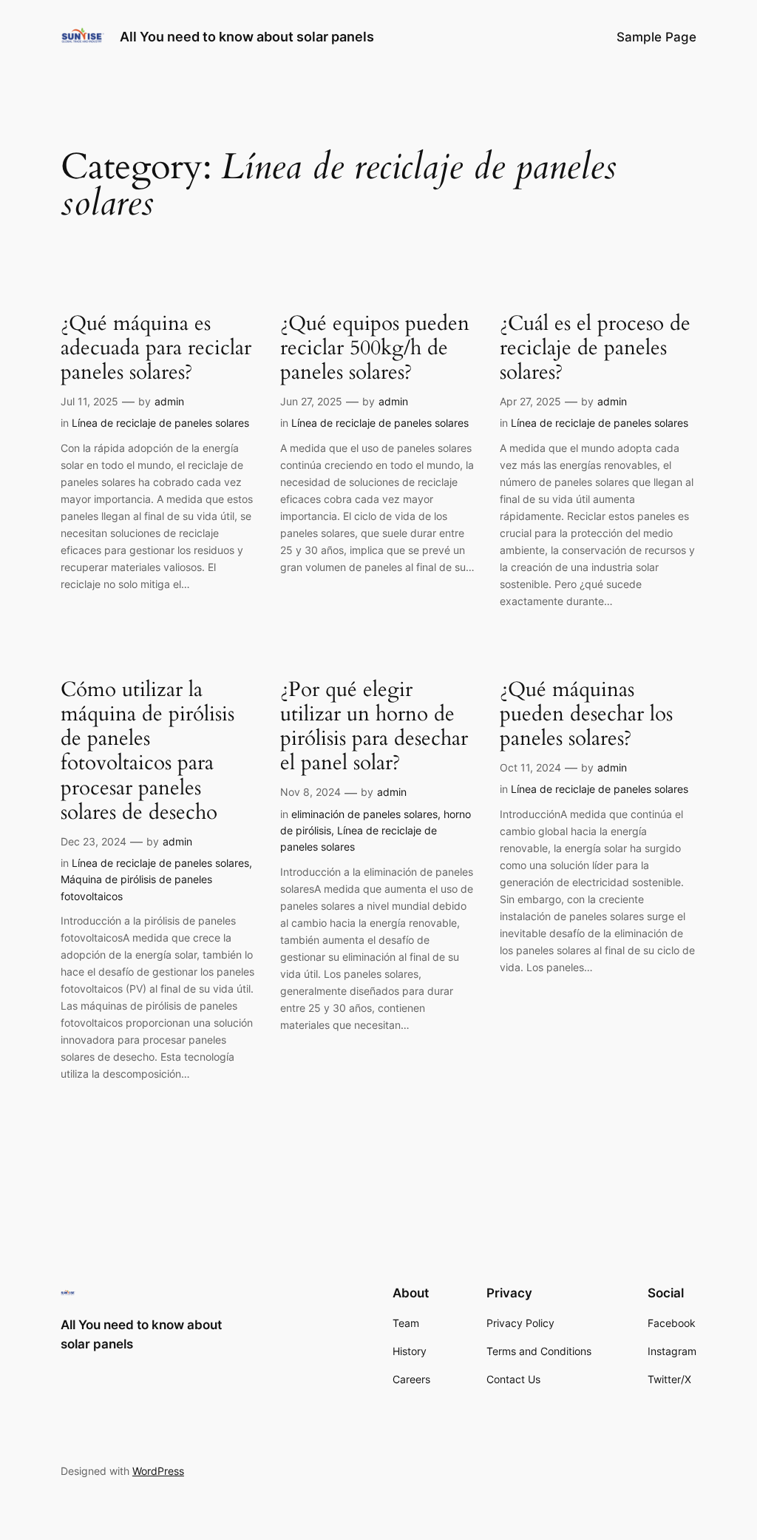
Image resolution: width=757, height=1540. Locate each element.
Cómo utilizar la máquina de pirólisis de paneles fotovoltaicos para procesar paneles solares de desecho (147, 751)
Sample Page (656, 37)
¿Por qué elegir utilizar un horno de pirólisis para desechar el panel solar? (374, 727)
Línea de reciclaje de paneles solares (160, 422)
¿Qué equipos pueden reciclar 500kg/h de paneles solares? (374, 348)
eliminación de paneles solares (364, 814)
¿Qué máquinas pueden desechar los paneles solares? (586, 714)
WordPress (158, 1471)
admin (169, 401)
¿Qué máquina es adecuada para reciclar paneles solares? (156, 348)
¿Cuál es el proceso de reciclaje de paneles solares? (595, 348)
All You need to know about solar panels (247, 36)
